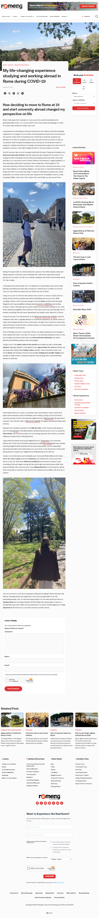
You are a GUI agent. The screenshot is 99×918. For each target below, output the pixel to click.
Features (11, 65)
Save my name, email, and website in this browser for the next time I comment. (32, 674)
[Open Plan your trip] (10, 16)
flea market (47, 443)
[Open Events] (17, 16)
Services (60, 893)
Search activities (83, 108)
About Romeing (26, 893)
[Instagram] (53, 803)
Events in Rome (79, 167)
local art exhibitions (44, 304)
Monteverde (49, 418)
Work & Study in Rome (22, 65)
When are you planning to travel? (37, 857)
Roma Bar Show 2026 (82, 310)
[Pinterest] (49, 803)
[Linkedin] (45, 803)
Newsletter (50, 893)
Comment (9, 632)
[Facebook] (37, 803)
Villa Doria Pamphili (33, 421)
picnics (16, 431)
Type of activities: (78, 100)
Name (7, 656)
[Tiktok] (61, 803)
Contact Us (14, 893)
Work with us (71, 893)
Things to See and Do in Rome (83, 227)
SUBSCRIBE (49, 876)
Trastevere (45, 441)
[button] (5, 93)
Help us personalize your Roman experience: (36, 842)
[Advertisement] (84, 131)
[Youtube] (57, 803)
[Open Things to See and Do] (33, 16)
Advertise (39, 893)
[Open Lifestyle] (67, 16)
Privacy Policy (60, 882)
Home (5, 65)
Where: (75, 93)
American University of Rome (46, 316)
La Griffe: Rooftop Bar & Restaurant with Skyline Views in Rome (83, 204)
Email (7, 665)
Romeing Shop (84, 893)
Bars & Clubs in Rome (80, 198)
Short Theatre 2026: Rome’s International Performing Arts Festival (83, 336)
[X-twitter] (41, 803)
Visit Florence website (43, 897)
